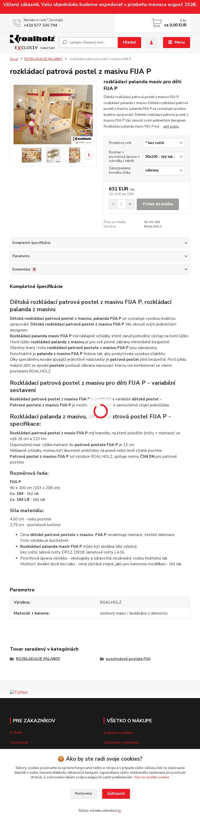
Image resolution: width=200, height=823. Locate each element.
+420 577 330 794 (40, 25)
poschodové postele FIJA (128, 658)
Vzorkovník (19, 742)
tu (119, 810)
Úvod (14, 59)
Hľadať (129, 42)
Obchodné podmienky (122, 742)
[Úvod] (32, 42)
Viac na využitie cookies (152, 777)
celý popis (171, 126)
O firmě (16, 732)
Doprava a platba (118, 732)
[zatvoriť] (193, 5)
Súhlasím (116, 793)
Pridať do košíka (158, 204)
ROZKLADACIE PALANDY (43, 59)
